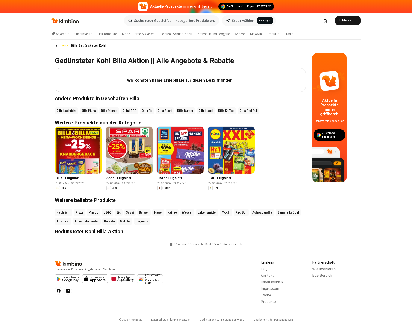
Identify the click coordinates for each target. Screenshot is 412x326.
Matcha (125, 221)
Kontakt (267, 275)
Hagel (158, 212)
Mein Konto (350, 20)
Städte (289, 34)
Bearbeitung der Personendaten (273, 319)
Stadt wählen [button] (243, 20)
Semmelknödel (288, 212)
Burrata (109, 221)
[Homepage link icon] (171, 244)
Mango (93, 212)
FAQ (264, 269)
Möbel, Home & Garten (138, 34)
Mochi (226, 212)
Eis (119, 212)
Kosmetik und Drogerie (214, 34)
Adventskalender (87, 221)
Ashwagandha (262, 212)
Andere (240, 34)
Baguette (142, 221)
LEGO (107, 212)
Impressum (270, 288)
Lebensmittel (207, 212)
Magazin (256, 34)
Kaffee (172, 212)
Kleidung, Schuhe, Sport (176, 34)
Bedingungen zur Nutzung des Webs (222, 319)
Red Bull (241, 212)
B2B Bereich (322, 275)
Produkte (273, 34)
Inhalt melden (272, 282)
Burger (144, 212)
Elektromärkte (107, 34)
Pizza (79, 212)
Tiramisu (63, 221)
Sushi (130, 212)
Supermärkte (83, 34)
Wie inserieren (324, 269)
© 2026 (130, 319)
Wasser (187, 212)
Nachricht (63, 212)
